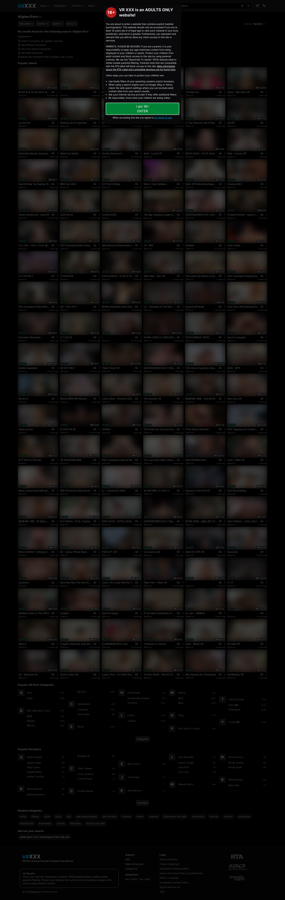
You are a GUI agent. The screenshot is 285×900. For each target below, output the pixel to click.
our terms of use (163, 117)
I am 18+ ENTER (142, 108)
